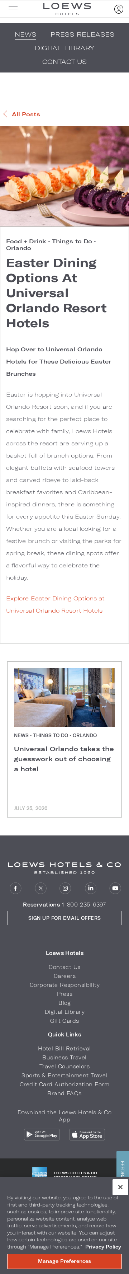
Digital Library (65, 1012)
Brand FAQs (64, 1093)
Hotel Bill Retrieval (64, 1048)
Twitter (41, 888)
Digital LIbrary (64, 48)
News (25, 34)
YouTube (115, 888)
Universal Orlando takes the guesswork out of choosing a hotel (64, 759)
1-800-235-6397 (84, 904)
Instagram (65, 888)
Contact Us (64, 61)
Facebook (16, 888)
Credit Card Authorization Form (64, 1084)
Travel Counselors (64, 1066)
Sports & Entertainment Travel (64, 1075)
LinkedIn (90, 888)
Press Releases (82, 34)
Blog (64, 1003)
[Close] (120, 1187)
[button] (65, 953)
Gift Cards (64, 1021)
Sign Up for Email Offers (64, 918)
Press (64, 994)
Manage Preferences (64, 1261)
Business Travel (64, 1057)
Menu (13, 9)
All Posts (26, 114)
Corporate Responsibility (65, 985)
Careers (65, 976)
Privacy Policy (103, 1247)
